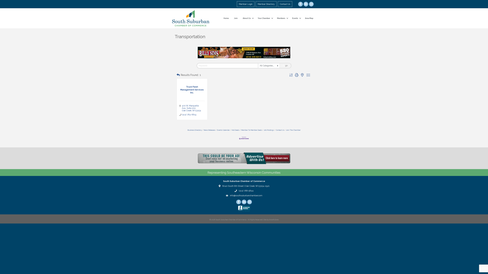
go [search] (286, 65)
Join (236, 18)
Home (226, 18)
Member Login (246, 4)
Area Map (309, 18)
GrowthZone (274, 220)
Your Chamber (264, 18)
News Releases (209, 130)
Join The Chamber (293, 130)
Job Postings (269, 130)
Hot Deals (235, 130)
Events (295, 18)
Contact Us (285, 4)
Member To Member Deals (251, 130)
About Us (247, 18)
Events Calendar (223, 130)
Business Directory (195, 130)
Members (281, 18)
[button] (178, 75)
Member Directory (266, 4)
